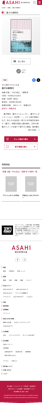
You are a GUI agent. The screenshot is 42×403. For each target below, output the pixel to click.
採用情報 (6, 348)
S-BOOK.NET (7, 326)
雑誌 (4, 267)
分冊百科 (11, 271)
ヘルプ (5, 374)
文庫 (10, 280)
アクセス (5, 361)
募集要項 (28, 352)
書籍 (4, 276)
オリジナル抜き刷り (29, 335)
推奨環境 (32, 386)
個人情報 (9, 386)
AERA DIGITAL (7, 289)
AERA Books (7, 293)
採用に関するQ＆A (10, 355)
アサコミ (6, 297)
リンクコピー (23, 71)
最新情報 (6, 306)
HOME (3, 8)
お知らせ (14, 361)
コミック (28, 280)
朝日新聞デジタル (29, 389)
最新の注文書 (7, 322)
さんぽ (29, 297)
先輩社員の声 (8, 352)
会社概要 (6, 341)
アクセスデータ (18, 386)
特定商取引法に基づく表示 (21, 391)
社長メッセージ (8, 344)
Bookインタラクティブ (21, 322)
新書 (9, 8)
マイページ (6, 313)
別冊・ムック (21, 271)
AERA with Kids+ (21, 289)
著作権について (8, 366)
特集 (4, 302)
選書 (21, 280)
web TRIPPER (17, 297)
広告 (4, 335)
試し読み (21, 61)
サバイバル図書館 (20, 293)
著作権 (26, 386)
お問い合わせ (7, 370)
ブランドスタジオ (14, 335)
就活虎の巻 (19, 352)
